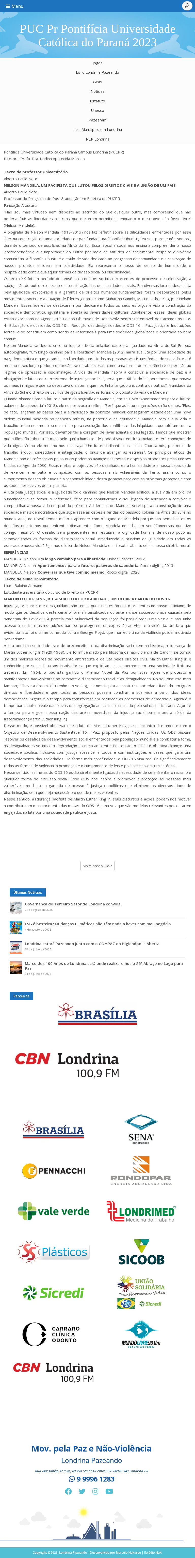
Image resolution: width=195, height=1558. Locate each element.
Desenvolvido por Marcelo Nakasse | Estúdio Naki (126, 1552)
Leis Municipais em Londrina (97, 129)
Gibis (97, 81)
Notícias (98, 91)
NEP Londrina (97, 139)
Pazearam (97, 119)
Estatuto (97, 100)
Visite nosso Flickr (97, 865)
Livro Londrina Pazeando (97, 72)
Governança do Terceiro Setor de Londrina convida (73, 903)
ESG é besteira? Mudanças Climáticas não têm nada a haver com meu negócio (98, 923)
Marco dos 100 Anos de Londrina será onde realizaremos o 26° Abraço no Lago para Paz (104, 965)
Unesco (97, 110)
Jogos (98, 62)
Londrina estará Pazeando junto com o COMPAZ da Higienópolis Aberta (92, 943)
